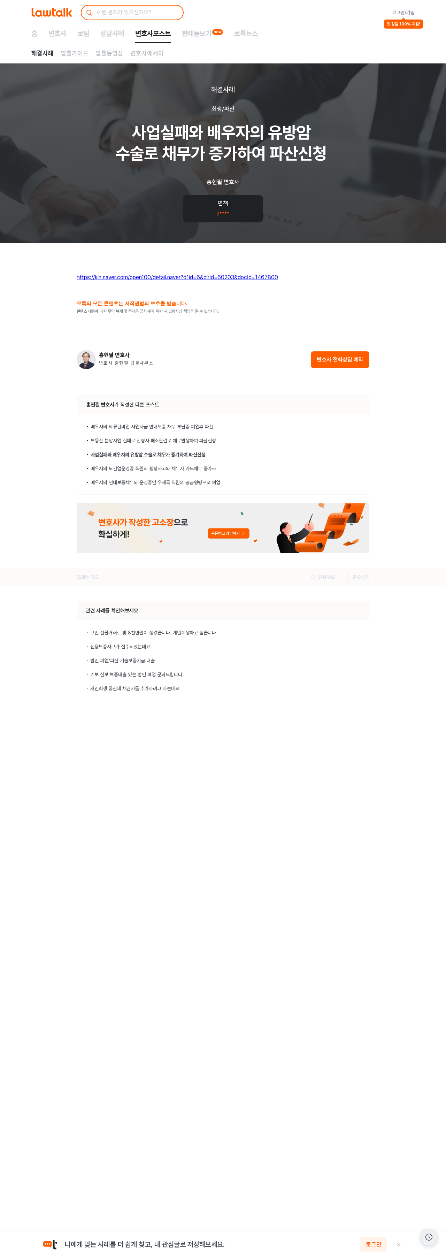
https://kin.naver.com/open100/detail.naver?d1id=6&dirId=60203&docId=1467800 (177, 277)
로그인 (374, 1244)
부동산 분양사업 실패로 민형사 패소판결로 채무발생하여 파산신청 (153, 440)
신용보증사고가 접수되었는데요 (120, 646)
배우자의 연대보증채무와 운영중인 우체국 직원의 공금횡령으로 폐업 (155, 482)
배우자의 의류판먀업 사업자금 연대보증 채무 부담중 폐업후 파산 (152, 426)
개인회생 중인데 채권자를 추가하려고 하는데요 (134, 688)
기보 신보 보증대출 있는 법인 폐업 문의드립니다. (137, 674)
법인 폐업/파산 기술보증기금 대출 (122, 660)
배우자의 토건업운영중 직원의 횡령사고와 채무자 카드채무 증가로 (153, 468)
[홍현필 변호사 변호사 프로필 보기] (86, 359)
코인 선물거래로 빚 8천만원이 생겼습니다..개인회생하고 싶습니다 (153, 632)
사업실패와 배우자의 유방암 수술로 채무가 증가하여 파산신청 (148, 454)
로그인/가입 (403, 12)
